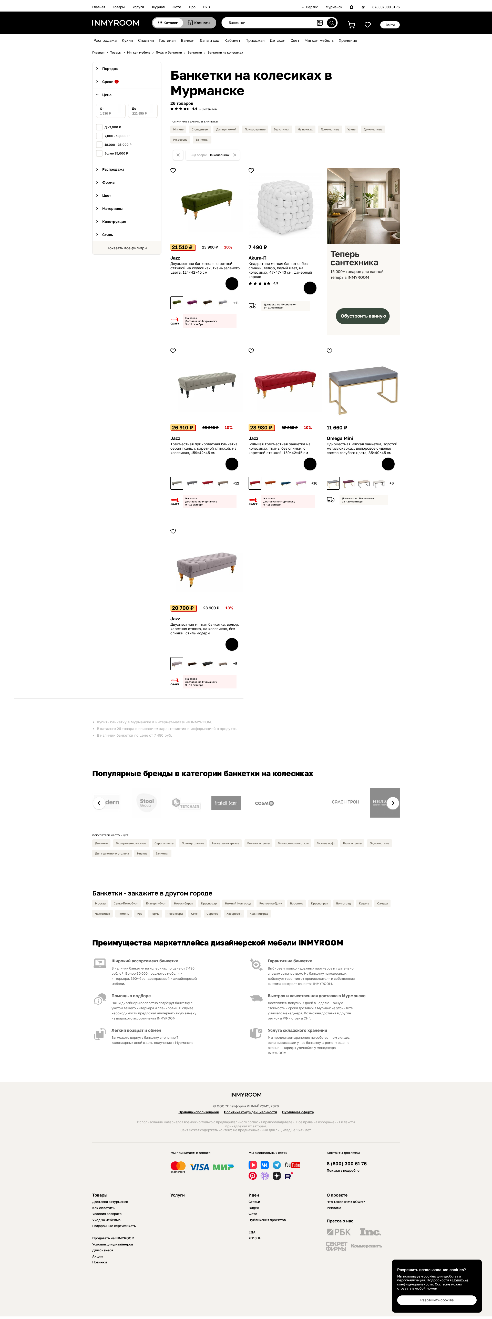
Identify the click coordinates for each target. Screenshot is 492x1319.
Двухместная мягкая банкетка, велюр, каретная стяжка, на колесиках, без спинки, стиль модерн (204, 628)
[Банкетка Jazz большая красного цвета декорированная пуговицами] (207, 483)
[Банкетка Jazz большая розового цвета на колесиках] (301, 483)
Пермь (154, 913)
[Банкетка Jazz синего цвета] (285, 483)
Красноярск (319, 903)
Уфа (139, 913)
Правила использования (199, 1112)
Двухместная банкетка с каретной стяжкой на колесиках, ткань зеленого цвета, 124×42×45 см (205, 268)
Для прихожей (226, 129)
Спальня (146, 40)
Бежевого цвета (258, 843)
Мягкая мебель (319, 40)
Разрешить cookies (437, 1300)
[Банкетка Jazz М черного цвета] (207, 663)
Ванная (187, 40)
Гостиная (167, 40)
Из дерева (180, 139)
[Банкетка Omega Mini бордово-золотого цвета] (348, 483)
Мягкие (178, 129)
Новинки (99, 1262)
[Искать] (331, 22)
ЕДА (252, 1232)
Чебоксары (175, 913)
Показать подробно (343, 1170)
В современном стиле (131, 843)
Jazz (175, 258)
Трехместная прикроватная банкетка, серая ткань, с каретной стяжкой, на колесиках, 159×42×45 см (204, 448)
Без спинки (282, 129)
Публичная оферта (298, 1112)
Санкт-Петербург (126, 903)
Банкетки (202, 139)
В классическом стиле (293, 843)
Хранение (348, 40)
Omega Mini (340, 438)
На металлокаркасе (225, 843)
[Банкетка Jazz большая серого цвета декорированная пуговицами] (192, 483)
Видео (254, 1208)
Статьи (254, 1202)
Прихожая (255, 40)
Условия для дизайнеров (112, 1244)
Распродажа (105, 40)
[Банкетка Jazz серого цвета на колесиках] (223, 302)
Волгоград (343, 903)
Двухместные (373, 129)
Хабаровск (234, 913)
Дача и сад (209, 40)
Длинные (101, 843)
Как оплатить (103, 1208)
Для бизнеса (102, 1250)
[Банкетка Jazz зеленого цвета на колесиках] (176, 302)
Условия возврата (106, 1214)
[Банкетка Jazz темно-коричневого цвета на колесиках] (207, 302)
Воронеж (296, 903)
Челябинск (102, 913)
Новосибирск (183, 903)
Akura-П (258, 258)
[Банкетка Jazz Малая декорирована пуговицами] (192, 663)
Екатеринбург (156, 903)
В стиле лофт (326, 843)
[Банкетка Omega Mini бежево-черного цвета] (363, 483)
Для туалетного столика (112, 853)
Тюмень (123, 913)
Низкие (142, 853)
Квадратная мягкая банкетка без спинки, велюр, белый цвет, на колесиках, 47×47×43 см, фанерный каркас (280, 270)
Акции (97, 1256)
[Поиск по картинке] (319, 22)
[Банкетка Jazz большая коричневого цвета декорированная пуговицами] (223, 483)
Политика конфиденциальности (250, 1112)
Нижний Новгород (238, 903)
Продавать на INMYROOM (113, 1238)
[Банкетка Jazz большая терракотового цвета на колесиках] (270, 483)
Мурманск (334, 7)
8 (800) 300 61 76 (386, 7)
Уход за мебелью (106, 1220)
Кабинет (232, 40)
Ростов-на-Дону (270, 903)
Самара (382, 903)
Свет (295, 40)
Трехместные (330, 129)
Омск (194, 913)
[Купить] (231, 283)
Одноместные (379, 843)
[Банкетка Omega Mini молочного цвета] (379, 483)
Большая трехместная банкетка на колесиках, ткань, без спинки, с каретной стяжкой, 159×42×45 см (280, 448)
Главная (98, 7)
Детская (277, 40)
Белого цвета (352, 843)
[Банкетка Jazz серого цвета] (176, 483)
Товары (119, 7)
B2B (206, 7)
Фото (176, 7)
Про (192, 7)
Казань (364, 903)
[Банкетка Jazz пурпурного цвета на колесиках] (192, 302)
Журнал (158, 7)
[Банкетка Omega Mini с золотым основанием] (333, 483)
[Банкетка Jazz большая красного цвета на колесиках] (255, 483)
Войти (390, 25)
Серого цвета (164, 843)
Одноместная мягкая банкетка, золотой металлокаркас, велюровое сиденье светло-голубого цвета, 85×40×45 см (362, 448)
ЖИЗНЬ (255, 1238)
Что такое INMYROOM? (346, 1202)
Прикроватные (255, 129)
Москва (100, 903)
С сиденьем (200, 129)
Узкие (351, 129)
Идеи (254, 1195)
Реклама (334, 1208)
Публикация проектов (267, 1220)
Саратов (212, 913)
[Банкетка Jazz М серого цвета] (176, 663)
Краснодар (209, 903)
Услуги (138, 7)
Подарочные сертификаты (114, 1226)
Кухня (127, 40)
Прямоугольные (193, 843)
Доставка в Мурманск (110, 1202)
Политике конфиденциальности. (432, 1282)
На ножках (305, 129)
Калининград (259, 913)
